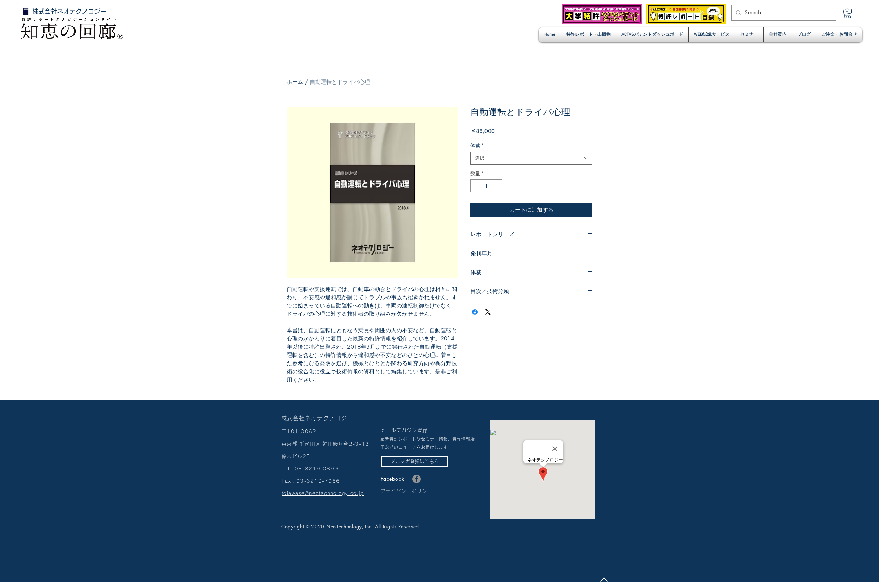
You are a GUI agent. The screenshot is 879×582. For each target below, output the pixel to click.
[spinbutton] (486, 186)
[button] (847, 13)
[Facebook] (416, 479)
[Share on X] (488, 312)
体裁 (477, 145)
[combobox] (531, 158)
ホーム (295, 82)
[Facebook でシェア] (475, 312)
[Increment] (496, 186)
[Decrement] (475, 186)
